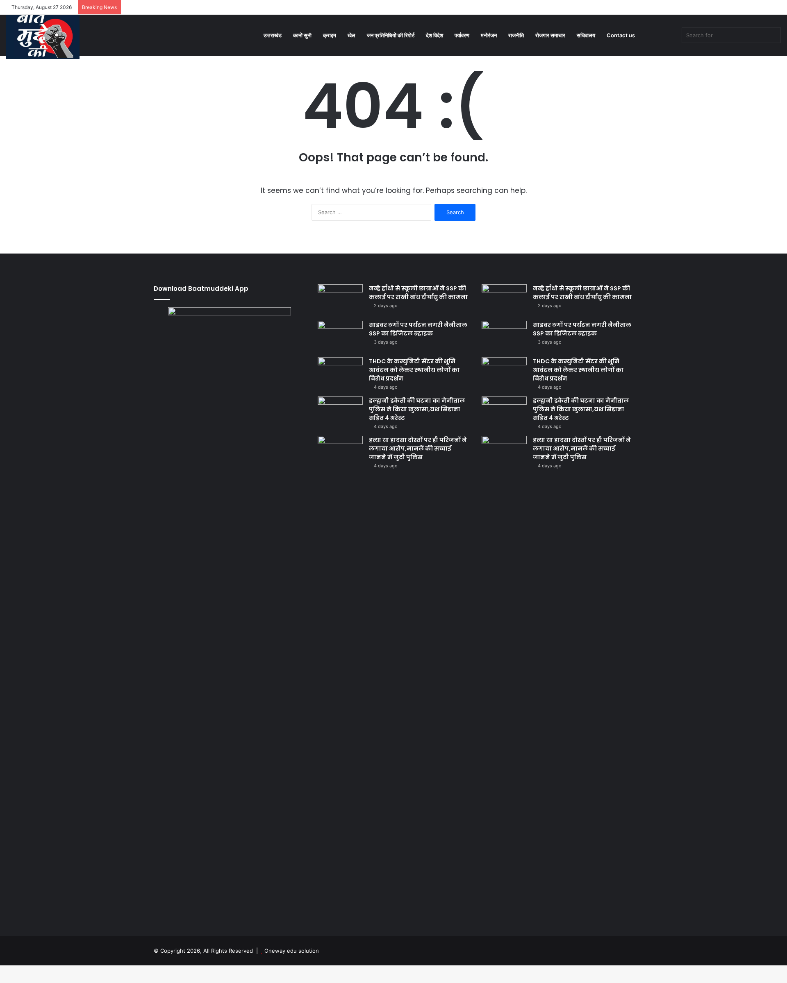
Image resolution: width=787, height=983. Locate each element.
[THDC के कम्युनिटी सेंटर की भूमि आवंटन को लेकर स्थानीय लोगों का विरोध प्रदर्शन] (340, 372)
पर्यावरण (462, 35)
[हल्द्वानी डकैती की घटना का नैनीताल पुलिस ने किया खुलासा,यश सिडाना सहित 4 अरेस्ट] (340, 411)
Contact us (621, 35)
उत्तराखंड (273, 35)
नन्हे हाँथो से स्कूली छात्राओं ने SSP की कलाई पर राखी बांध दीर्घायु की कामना (418, 292)
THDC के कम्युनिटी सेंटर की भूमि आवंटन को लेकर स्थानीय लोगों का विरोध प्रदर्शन (414, 370)
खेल (351, 35)
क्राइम (329, 35)
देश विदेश (434, 35)
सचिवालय (586, 35)
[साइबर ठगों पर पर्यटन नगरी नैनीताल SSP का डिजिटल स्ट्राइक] (340, 336)
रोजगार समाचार (550, 35)
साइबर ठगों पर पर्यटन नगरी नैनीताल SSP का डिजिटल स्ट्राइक (418, 329)
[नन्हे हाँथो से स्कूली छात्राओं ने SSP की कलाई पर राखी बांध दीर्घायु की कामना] (340, 299)
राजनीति (516, 35)
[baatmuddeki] (43, 34)
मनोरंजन (489, 35)
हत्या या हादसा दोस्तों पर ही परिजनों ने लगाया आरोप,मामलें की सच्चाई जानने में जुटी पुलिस (418, 448)
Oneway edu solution (291, 950)
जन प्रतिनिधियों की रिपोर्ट (390, 35)
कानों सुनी (302, 35)
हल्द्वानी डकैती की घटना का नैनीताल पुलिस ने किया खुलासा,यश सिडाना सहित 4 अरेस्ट (417, 409)
